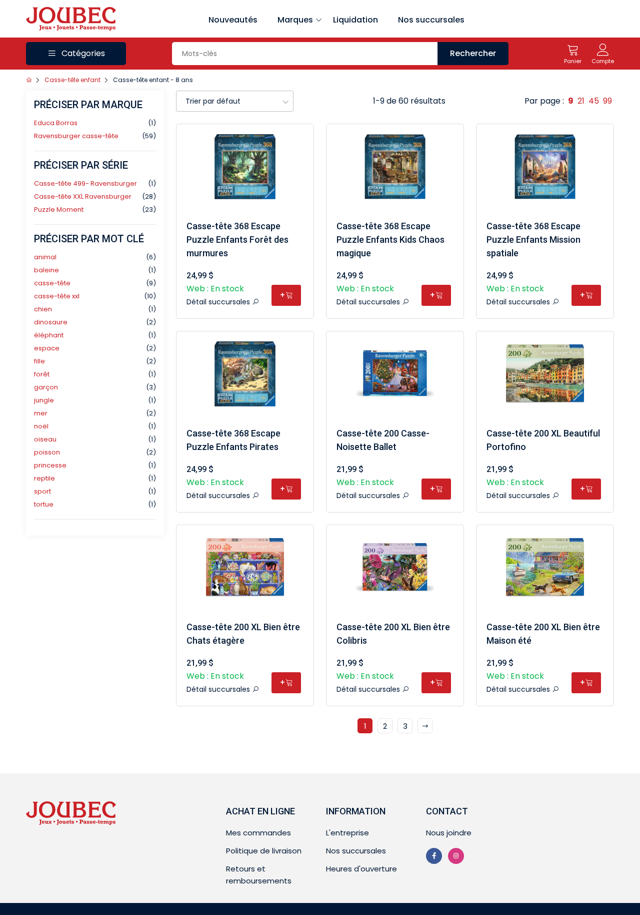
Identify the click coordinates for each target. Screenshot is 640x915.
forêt (42, 374)
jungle (44, 400)
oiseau (45, 439)
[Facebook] (434, 856)
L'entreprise (347, 832)
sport (42, 491)
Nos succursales (431, 20)
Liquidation (355, 20)
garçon (46, 387)
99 (607, 101)
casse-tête (52, 283)
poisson (47, 452)
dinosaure (51, 322)
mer (41, 413)
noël (41, 426)
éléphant (49, 335)
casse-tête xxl (57, 296)
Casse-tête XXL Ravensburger (83, 196)
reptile (44, 478)
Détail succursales (219, 302)
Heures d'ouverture (361, 868)
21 (581, 101)
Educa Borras (56, 123)
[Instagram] (456, 856)
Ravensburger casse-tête (76, 136)
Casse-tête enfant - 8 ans (153, 80)
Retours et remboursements (259, 874)
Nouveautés (233, 20)
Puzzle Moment (59, 209)
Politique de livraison (264, 850)
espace (47, 348)
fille (39, 361)
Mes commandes (258, 832)
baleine (46, 270)
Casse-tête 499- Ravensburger (85, 183)
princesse (50, 465)
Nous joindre (449, 832)
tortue (44, 504)
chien (43, 309)
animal (45, 257)
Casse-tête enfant (72, 80)
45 (593, 101)
